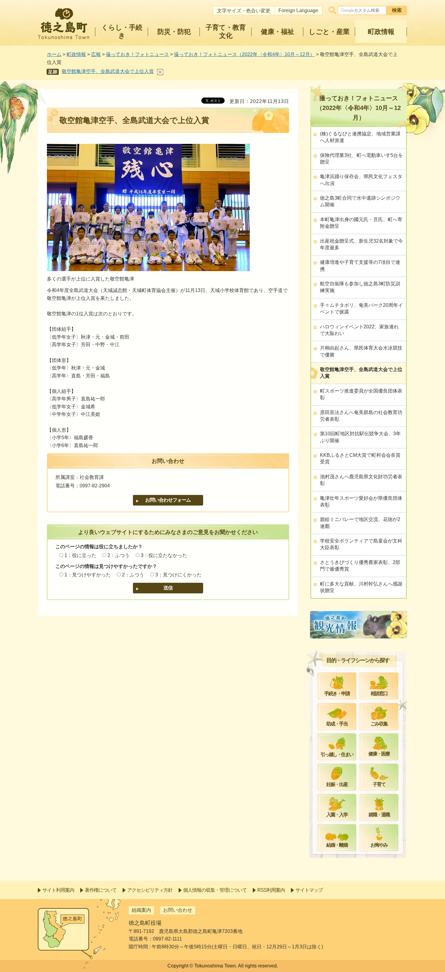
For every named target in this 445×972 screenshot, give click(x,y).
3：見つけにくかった (178, 574)
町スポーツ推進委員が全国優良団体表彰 (361, 394)
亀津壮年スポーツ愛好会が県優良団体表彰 (361, 501)
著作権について (101, 890)
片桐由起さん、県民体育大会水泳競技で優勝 (361, 351)
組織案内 (141, 910)
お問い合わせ (177, 910)
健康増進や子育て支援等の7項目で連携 (360, 265)
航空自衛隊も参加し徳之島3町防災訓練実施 (360, 287)
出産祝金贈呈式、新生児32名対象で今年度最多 (361, 244)
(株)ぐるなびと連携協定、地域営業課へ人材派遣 (360, 137)
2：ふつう (118, 555)
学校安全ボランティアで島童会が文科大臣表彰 (361, 544)
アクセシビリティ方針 (150, 890)
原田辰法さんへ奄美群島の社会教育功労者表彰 (361, 416)
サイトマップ (309, 890)
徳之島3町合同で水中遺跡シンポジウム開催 (360, 201)
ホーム (54, 54)
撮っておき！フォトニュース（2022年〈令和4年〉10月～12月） (244, 54)
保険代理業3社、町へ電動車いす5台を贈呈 (361, 158)
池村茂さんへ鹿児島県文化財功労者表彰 (361, 480)
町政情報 (76, 54)
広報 (96, 54)
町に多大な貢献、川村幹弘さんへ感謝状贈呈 (361, 587)
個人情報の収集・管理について (215, 890)
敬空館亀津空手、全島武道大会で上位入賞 (108, 71)
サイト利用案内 (58, 890)
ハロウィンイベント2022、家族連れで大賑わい (359, 330)
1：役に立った (80, 555)
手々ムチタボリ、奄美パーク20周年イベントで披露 (361, 308)
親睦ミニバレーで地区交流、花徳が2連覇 (360, 523)
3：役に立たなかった (164, 555)
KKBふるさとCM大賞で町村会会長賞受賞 (360, 458)
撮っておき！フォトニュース (137, 54)
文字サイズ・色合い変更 (243, 10)
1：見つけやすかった (87, 574)
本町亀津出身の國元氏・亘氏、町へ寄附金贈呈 (361, 223)
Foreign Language (298, 10)
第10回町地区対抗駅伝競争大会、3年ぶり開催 (360, 437)
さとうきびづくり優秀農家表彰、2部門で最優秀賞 (360, 566)
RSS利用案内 (271, 890)
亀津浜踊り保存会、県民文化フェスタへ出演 (361, 180)
